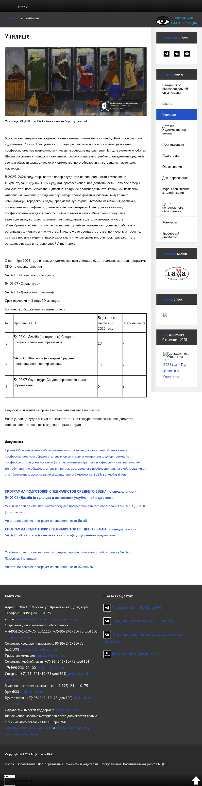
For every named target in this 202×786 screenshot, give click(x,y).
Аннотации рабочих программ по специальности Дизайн (46, 520)
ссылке (94, 410)
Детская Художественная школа (174, 129)
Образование (172, 166)
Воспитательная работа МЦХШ (145, 764)
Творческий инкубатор (170, 235)
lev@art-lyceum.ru (50, 667)
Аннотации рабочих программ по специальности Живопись (49, 567)
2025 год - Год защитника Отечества (174, 370)
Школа (167, 103)
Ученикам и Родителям (82, 764)
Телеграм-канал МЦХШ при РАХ (137, 607)
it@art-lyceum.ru (67, 710)
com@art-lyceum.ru (50, 655)
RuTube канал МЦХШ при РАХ (134, 654)
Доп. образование (175, 177)
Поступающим (173, 144)
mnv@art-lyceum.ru (68, 619)
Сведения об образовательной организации (175, 89)
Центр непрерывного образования (172, 207)
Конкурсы (169, 222)
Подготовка (170, 155)
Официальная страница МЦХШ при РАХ (143, 621)
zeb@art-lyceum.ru (34, 691)
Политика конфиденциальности (28, 728)
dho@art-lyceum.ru (19, 637)
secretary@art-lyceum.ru (34, 619)
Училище (169, 114)
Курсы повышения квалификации (175, 191)
